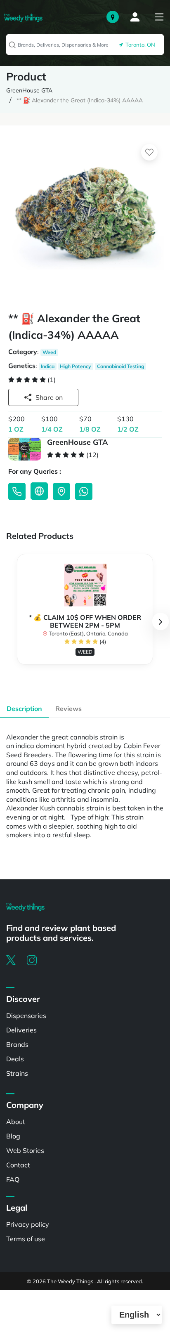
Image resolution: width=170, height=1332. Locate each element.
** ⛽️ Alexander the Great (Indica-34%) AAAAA (80, 100)
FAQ (12, 1179)
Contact (18, 1165)
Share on (49, 397)
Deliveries (21, 1030)
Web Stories (25, 1150)
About (15, 1121)
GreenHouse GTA (29, 90)
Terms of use (25, 1239)
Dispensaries (26, 1015)
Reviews (68, 708)
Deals (15, 1059)
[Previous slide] (9, 621)
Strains (17, 1073)
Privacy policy (27, 1224)
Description (24, 708)
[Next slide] (160, 621)
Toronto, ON (139, 44)
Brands (17, 1044)
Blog (13, 1136)
